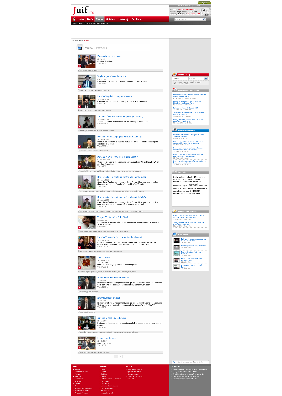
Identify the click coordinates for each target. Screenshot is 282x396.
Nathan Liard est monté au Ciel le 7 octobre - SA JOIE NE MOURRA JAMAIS (189, 216)
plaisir (87, 131)
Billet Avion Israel (107, 388)
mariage (141, 191)
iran (198, 177)
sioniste (176, 191)
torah (96, 70)
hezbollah (197, 182)
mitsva (82, 131)
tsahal (176, 177)
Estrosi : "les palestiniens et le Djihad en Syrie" (191, 259)
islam (202, 177)
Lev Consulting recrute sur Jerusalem (186, 376)
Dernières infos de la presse (188, 90)
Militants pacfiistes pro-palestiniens (193, 246)
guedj (89, 292)
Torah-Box (187, 219)
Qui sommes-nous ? (134, 372)
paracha (90, 70)
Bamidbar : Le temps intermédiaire (113, 277)
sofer (104, 231)
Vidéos (103, 372)
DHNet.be (188, 123)
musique (183, 186)
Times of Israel (190, 98)
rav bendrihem (105, 110)
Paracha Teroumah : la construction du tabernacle (120, 237)
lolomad (114, 272)
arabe (204, 188)
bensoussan (117, 251)
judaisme (87, 171)
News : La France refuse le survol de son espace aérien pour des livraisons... (188, 142)
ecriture (120, 231)
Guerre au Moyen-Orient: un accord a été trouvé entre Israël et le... (188, 120)
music (190, 179)
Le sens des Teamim (106, 337)
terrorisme (189, 188)
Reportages (105, 381)
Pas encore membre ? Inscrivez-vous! (187, 82)
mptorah (116, 332)
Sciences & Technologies (84, 388)
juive (129, 272)
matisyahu (198, 188)
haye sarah (133, 191)
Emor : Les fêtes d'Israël (108, 297)
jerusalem (195, 190)
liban (198, 194)
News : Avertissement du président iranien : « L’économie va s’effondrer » (189, 162)
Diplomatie (78, 381)
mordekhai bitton (110, 171)
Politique (77, 374)
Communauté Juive (81, 372)
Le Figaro (187, 110)
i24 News (188, 105)
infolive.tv (177, 182)
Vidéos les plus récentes (81, 23)
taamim (93, 352)
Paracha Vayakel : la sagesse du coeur (114, 96)
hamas (184, 179)
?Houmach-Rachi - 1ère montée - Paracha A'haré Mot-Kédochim (188, 223)
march (95, 332)
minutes (101, 332)
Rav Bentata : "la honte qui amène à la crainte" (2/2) (121, 176)
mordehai (108, 332)
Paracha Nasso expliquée (108, 55)
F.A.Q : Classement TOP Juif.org (185, 372)
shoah (189, 177)
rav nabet (83, 70)
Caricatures (105, 383)
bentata (91, 191)
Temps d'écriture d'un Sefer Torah (113, 217)
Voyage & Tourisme (81, 393)
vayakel (89, 110)
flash (180, 179)
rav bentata (84, 191)
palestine (183, 177)
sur (137, 332)
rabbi (187, 191)
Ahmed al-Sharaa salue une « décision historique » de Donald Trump (187, 102)
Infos (74, 366)
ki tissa (105, 131)
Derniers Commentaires (109, 386)
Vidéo (80, 40)
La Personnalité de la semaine (111, 379)
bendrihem (83, 332)
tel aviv (201, 186)
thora (82, 251)
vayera (131, 171)
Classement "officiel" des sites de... (185, 379)
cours (94, 171)
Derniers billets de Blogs (187, 211)
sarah (119, 171)
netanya (101, 272)
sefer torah (84, 231)
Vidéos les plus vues (100, 23)
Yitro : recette (103, 257)
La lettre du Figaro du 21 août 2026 (185, 108)
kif (119, 272)
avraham (125, 171)
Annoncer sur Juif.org (135, 376)
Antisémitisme (79, 379)
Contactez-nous (133, 374)
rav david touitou (97, 90)
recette (82, 272)
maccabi (196, 179)
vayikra (106, 90)
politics (108, 352)
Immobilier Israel (107, 393)
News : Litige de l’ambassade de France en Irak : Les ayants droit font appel (188, 155)
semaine (132, 332)
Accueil (74, 40)
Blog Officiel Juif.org (134, 369)
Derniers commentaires (186, 130)
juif (194, 177)
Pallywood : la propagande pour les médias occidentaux (193, 240)
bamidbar (83, 292)
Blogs (103, 369)
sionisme (177, 193)
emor (81, 312)
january (134, 272)
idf (206, 186)
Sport (76, 386)
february (109, 251)
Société (77, 369)
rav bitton (100, 171)
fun (104, 352)
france (192, 194)
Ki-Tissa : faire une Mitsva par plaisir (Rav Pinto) (120, 116)
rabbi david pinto (96, 131)
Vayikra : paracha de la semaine (112, 76)
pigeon (88, 272)
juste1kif (124, 272)
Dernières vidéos (184, 235)
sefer (90, 231)
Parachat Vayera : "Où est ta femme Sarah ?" (118, 156)
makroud (108, 272)
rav (85, 251)
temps (126, 231)
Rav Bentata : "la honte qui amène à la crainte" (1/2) (121, 196)
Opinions (104, 374)
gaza (175, 179)
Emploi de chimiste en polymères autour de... (189, 374)
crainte (102, 191)
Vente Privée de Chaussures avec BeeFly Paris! (190, 369)
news (182, 191)
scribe (100, 231)
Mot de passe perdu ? (181, 84)
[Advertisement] (142, 31)
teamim (99, 352)
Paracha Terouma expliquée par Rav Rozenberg (119, 136)
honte (97, 191)
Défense (78, 376)
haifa (188, 194)
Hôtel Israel (105, 390)
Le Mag (103, 376)
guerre (176, 188)
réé (108, 231)
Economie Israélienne (82, 390)
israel (103, 251)
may (81, 352)
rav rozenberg (98, 151)
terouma (83, 151)
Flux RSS (130, 379)
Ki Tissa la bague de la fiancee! (111, 317)
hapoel (182, 188)
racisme (176, 186)
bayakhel (96, 110)
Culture (77, 383)
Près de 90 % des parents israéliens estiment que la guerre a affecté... (189, 95)
